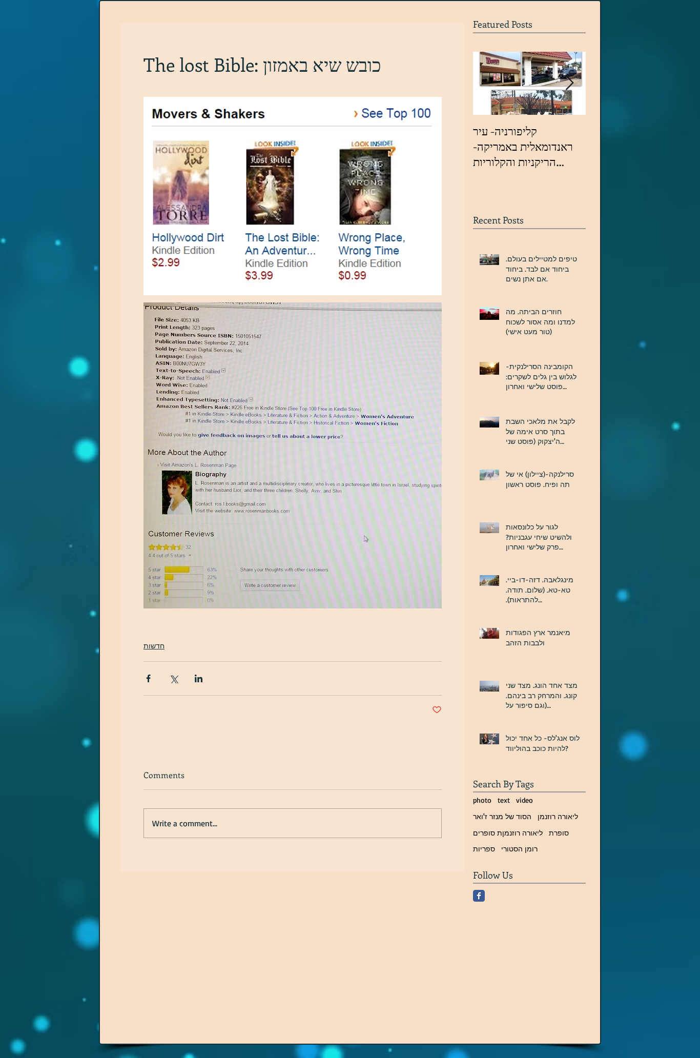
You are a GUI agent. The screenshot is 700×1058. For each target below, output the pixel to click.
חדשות (153, 645)
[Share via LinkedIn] (198, 678)
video (524, 800)
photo (482, 800)
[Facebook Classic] (479, 896)
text (504, 800)
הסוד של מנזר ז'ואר (502, 816)
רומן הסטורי (519, 848)
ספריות (484, 848)
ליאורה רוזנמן (558, 816)
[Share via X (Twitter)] (173, 678)
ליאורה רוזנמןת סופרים (508, 832)
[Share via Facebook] (148, 678)
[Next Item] (569, 83)
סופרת (559, 832)
